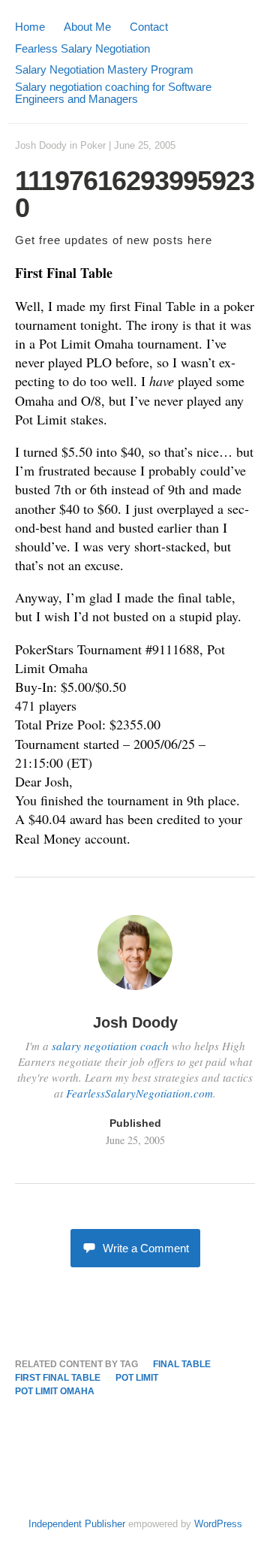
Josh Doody (41, 145)
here (200, 240)
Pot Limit (137, 1377)
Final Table (182, 1364)
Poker (93, 145)
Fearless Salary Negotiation (82, 48)
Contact (149, 26)
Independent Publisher (76, 1523)
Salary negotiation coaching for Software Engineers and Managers (113, 92)
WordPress (218, 1523)
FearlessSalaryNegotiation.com (139, 1093)
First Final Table (57, 1377)
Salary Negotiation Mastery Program (104, 69)
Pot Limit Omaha (54, 1391)
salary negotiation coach (110, 1045)
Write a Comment (146, 1248)
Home (30, 26)
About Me (87, 26)
